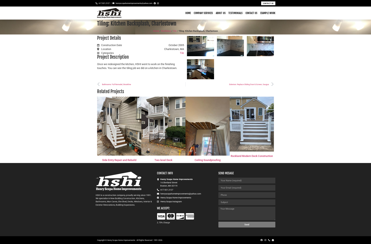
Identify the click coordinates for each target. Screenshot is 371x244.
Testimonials (235, 13)
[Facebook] (155, 3)
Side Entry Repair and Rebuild (119, 160)
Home (188, 13)
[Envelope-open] (273, 240)
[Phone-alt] (269, 240)
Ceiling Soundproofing (208, 160)
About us (221, 13)
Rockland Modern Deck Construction (252, 155)
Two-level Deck (163, 160)
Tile (175, 31)
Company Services (203, 13)
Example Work (267, 13)
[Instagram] (158, 3)
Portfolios (166, 31)
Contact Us (251, 13)
